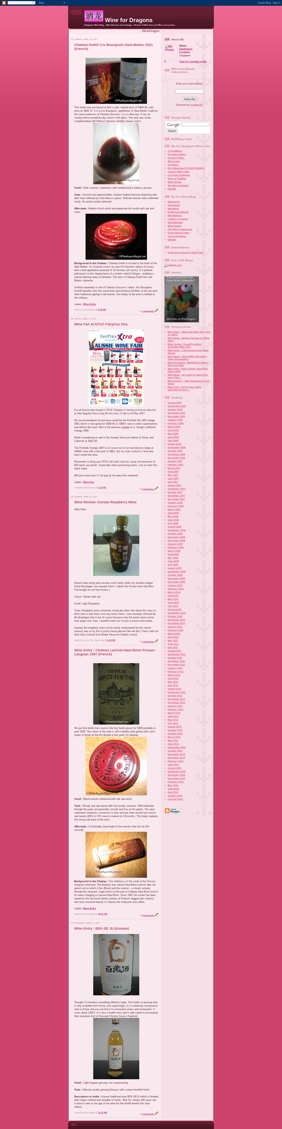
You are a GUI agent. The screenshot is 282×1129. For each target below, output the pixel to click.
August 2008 (174, 527)
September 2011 (177, 654)
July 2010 (173, 606)
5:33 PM (111, 640)
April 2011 (173, 637)
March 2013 (174, 713)
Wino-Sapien (174, 226)
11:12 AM (102, 1112)
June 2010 (173, 602)
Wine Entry (89, 304)
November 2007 (176, 496)
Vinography (174, 205)
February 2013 (176, 709)
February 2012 (176, 671)
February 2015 (176, 761)
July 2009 (173, 564)
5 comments (148, 1114)
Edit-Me (172, 189)
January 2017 (175, 795)
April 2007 (173, 471)
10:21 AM (102, 914)
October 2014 (175, 751)
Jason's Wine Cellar (178, 171)
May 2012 (173, 682)
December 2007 (176, 499)
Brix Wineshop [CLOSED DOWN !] (186, 168)
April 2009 (173, 554)
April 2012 (173, 678)
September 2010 (177, 613)
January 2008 (175, 502)
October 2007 (175, 492)
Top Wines (173, 165)
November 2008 (176, 537)
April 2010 (173, 595)
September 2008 (177, 530)
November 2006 (176, 454)
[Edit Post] (156, 311)
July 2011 (173, 647)
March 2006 (174, 427)
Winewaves (174, 202)
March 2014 (174, 737)
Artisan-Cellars (176, 158)
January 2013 (175, 706)
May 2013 (173, 720)
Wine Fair (88, 482)
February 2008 (176, 506)
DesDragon (185, 48)
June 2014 (173, 744)
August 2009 (174, 568)
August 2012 (174, 689)
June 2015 (173, 764)
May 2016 (173, 785)
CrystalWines (175, 151)
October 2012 (175, 695)
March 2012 (174, 675)
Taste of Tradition (177, 178)
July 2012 (173, 685)
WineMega (173, 208)
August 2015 (174, 768)
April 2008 (173, 513)
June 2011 (173, 644)
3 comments (148, 642)
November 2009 (176, 578)
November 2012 (176, 699)
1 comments (148, 311)
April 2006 (173, 430)
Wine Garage (175, 182)
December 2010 (176, 623)
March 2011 (174, 633)
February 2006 (176, 423)
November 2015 (176, 775)
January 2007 (175, 461)
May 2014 (173, 740)
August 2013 (174, 726)
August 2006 (174, 444)
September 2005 (177, 406)
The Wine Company (178, 185)
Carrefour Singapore (179, 175)
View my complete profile (193, 61)
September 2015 (177, 771)
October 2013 (175, 730)
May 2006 (173, 433)
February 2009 (176, 547)
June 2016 (173, 789)
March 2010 (174, 592)
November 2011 (176, 661)
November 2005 (176, 413)
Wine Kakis (174, 161)
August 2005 (174, 402)
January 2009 (175, 544)
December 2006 (176, 458)
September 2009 (177, 571)
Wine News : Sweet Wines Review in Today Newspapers (187, 358)
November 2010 (176, 620)
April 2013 (173, 716)
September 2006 (177, 447)
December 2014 (176, 757)
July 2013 (173, 723)
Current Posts (175, 799)
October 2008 (175, 533)
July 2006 (173, 440)
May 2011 (173, 640)
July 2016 (173, 792)
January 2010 (175, 585)
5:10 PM (102, 310)
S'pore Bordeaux (177, 236)
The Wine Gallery (177, 154)
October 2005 (175, 409)
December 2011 (176, 664)
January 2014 (175, 733)
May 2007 (173, 475)
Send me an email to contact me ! (186, 252)
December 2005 (176, 416)
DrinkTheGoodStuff (178, 212)
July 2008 (173, 523)
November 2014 (176, 754)
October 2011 (175, 658)
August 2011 (174, 651)
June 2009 (173, 561)
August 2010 (174, 609)
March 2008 (174, 509)
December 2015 (176, 778)
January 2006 (175, 420)
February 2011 (175, 630)
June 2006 (173, 437)
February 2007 (176, 464)
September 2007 (177, 489)
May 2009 (173, 558)
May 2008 (173, 516)
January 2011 (175, 626)
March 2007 (174, 468)
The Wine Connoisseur (180, 229)
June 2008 (173, 520)
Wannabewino (175, 222)
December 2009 (176, 582)
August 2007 (174, 485)
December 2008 (176, 540)
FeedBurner (196, 105)
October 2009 (175, 575)
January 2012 (175, 668)
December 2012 (176, 702)
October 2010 (175, 616)
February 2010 (176, 589)
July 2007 (173, 482)
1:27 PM (102, 487)
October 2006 (175, 451)
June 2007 (173, 478)
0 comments (148, 489)
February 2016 (176, 782)
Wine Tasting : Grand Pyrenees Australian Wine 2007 (184, 345)
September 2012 (177, 692)
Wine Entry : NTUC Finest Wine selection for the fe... (184, 388)
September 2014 (177, 747)
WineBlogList (175, 215)
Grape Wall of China (178, 233)
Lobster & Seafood (178, 219)
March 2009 (174, 551)
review (125, 427)
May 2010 (173, 599)
